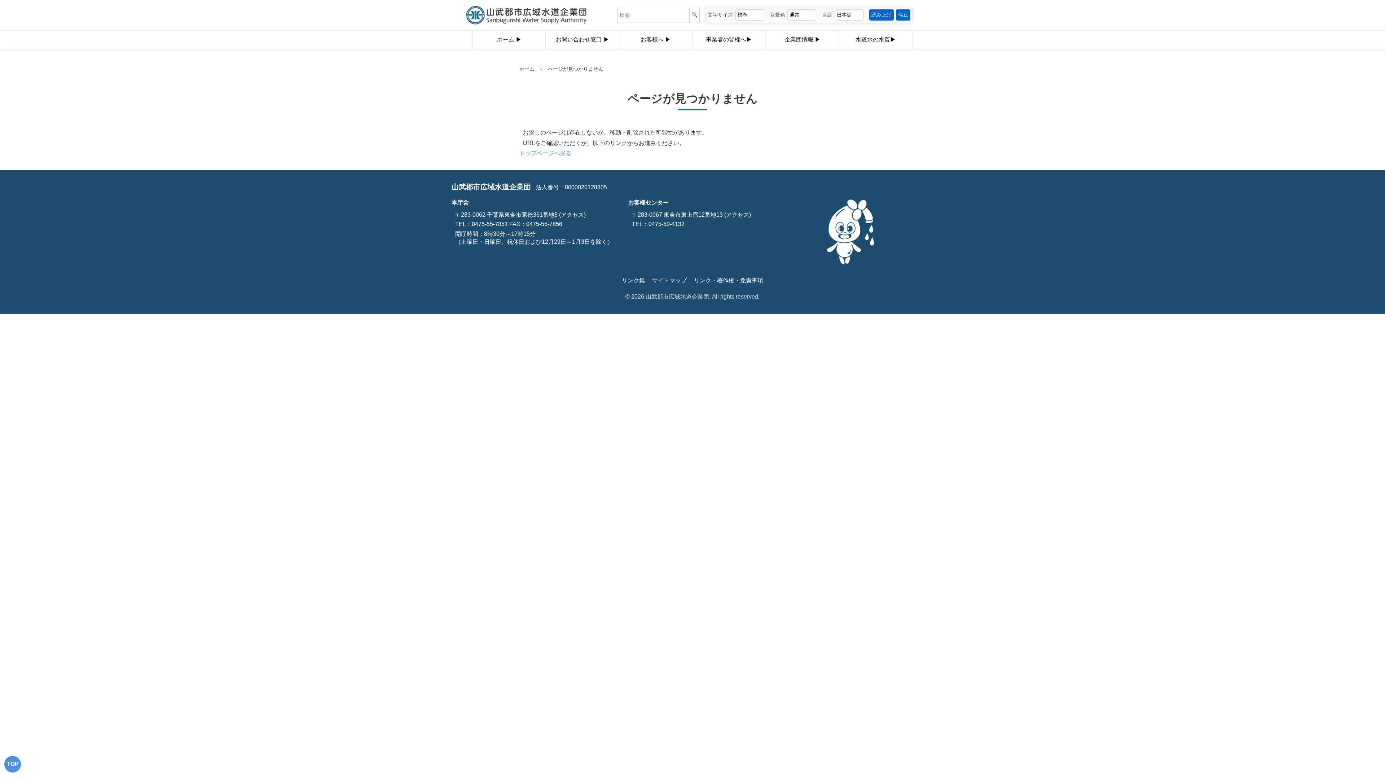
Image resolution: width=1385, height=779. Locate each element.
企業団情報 (799, 39)
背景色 (777, 15)
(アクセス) (572, 215)
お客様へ (653, 39)
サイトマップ (669, 280)
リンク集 (633, 280)
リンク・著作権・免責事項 (728, 280)
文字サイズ (720, 15)
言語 (827, 15)
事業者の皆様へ (726, 39)
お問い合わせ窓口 (579, 39)
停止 (903, 15)
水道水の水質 (873, 39)
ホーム (506, 39)
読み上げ (881, 15)
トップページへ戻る (545, 153)
